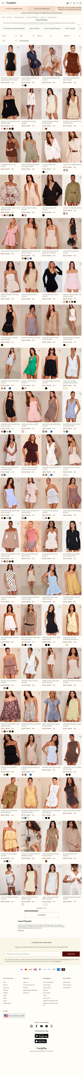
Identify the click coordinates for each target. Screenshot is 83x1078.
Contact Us (26, 993)
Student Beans (7, 1003)
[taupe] (7, 129)
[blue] (31, 258)
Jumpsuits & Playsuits (32, 17)
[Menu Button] (3, 3)
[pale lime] (67, 388)
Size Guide (6, 987)
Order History (66, 982)
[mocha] (46, 129)
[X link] (51, 1026)
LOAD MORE (41, 915)
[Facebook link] (36, 1026)
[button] (67, 3)
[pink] (2, 129)
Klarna (5, 998)
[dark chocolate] (49, 645)
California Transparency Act (50, 1000)
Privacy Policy (46, 985)
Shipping (5, 990)
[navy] (25, 85)
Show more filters (24, 40)
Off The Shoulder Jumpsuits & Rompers (14, 28)
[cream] (43, 129)
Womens (9, 17)
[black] (12, 129)
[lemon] (69, 431)
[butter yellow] (23, 904)
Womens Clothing (19, 17)
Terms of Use (46, 998)
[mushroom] (64, 170)
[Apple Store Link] (41, 1041)
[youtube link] (41, 1026)
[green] (23, 215)
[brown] (10, 129)
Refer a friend (66, 987)
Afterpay (5, 993)
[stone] (23, 85)
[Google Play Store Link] (41, 1036)
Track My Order (67, 985)
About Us (25, 982)
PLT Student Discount (29, 985)
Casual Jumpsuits (34, 28)
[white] (46, 172)
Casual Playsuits (52, 17)
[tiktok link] (46, 1026)
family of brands (65, 959)
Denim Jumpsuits (70, 28)
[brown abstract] (5, 129)
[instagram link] (31, 1026)
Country (5, 1011)
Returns (5, 985)
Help (4, 982)
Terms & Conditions (48, 982)
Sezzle (5, 1000)
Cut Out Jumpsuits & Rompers (52, 28)
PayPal (5, 995)
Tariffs (44, 995)
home (3, 17)
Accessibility (46, 993)
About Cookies (47, 987)
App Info (45, 990)
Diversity (25, 987)
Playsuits (42, 17)
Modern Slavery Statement (30, 990)
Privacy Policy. (57, 961)
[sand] (28, 258)
